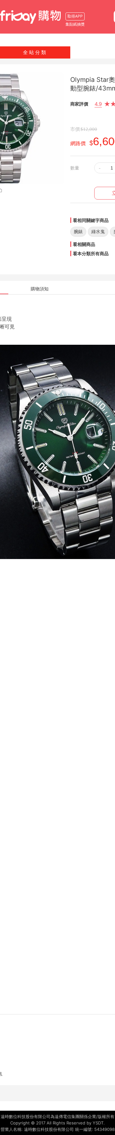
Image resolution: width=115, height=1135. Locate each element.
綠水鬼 (98, 231)
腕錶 (78, 231)
